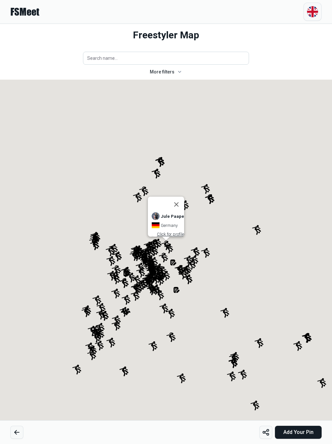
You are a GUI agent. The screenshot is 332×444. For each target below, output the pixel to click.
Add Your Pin (298, 432)
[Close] (176, 204)
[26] (265, 432)
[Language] (312, 11)
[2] (16, 432)
